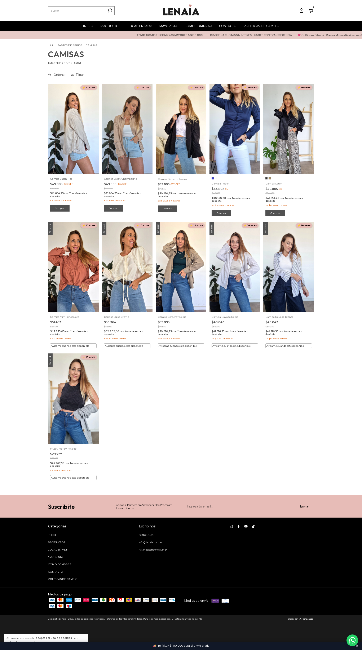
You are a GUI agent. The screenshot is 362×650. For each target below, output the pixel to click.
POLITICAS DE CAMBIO (261, 26)
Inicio (51, 45)
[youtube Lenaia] (246, 526)
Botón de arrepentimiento (188, 618)
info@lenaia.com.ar (150, 542)
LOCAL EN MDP (140, 26)
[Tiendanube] (301, 619)
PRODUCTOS (110, 26)
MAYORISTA (168, 26)
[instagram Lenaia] (231, 526)
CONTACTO (227, 26)
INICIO (88, 26)
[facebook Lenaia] (238, 526)
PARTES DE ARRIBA (70, 45)
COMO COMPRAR (198, 26)
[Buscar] (110, 10)
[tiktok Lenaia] (253, 526)
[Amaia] (352, 640)
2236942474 (146, 534)
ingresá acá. (165, 618)
